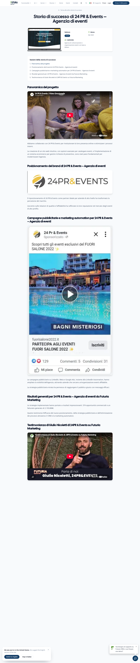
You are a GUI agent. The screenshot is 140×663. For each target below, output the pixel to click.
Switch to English (12, 657)
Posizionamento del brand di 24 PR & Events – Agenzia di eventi (54, 67)
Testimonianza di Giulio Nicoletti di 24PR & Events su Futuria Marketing (57, 77)
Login (109, 3)
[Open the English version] (90, 3)
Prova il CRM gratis (121, 3)
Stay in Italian (26, 657)
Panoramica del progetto (41, 64)
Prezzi (104, 3)
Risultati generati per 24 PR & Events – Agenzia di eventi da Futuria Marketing (59, 74)
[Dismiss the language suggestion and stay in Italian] (48, 649)
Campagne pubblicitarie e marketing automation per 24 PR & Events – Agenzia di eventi (63, 70)
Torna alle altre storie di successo (71, 10)
